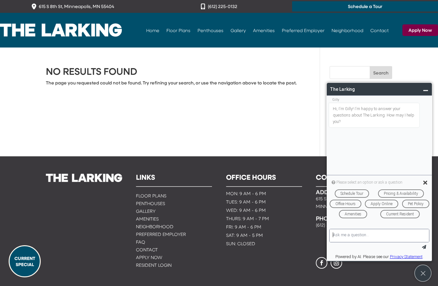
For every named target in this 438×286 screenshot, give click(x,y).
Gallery (238, 30)
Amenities (264, 30)
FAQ (140, 242)
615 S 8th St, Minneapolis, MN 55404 (76, 6)
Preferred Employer (303, 30)
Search (381, 73)
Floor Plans (178, 30)
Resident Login (154, 266)
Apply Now (420, 30)
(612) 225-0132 (222, 6)
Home (152, 30)
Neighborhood (347, 30)
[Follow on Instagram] (336, 263)
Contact (379, 30)
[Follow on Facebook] (321, 263)
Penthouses (210, 30)
